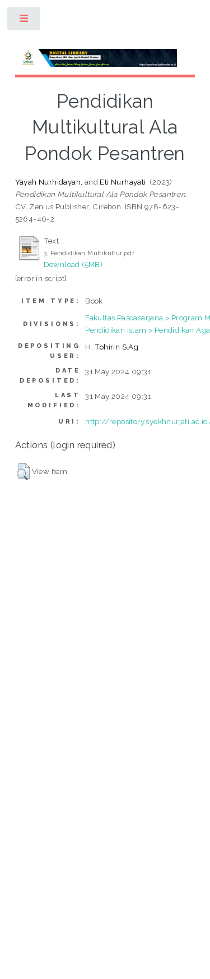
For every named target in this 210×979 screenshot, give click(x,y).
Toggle (24, 21)
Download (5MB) (73, 264)
